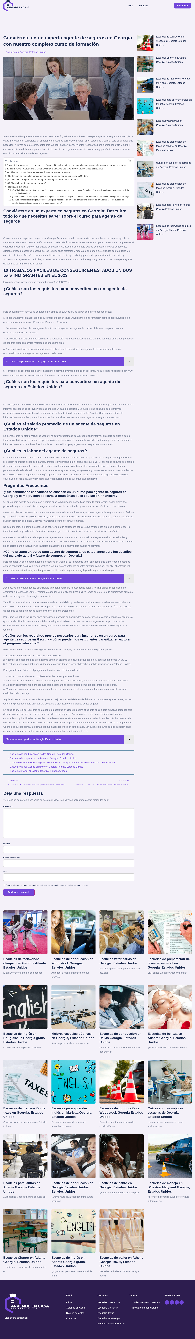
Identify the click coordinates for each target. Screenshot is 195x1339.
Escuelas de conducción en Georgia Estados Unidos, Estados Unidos (72, 1187)
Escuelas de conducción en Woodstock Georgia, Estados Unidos (72, 963)
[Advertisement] (97, 17)
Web (5, 871)
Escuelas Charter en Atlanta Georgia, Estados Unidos (38, 771)
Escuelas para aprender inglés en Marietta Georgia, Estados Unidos (174, 104)
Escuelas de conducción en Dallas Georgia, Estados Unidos (41, 754)
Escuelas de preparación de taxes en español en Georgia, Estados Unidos (171, 146)
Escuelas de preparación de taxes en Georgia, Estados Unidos (43, 758)
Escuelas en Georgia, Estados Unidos (26, 52)
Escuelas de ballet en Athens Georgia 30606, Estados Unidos (121, 1262)
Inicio (130, 6)
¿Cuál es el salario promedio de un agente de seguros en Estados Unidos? (42, 179)
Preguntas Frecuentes (17, 187)
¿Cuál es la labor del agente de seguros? (26, 183)
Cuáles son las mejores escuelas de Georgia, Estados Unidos (165, 1112)
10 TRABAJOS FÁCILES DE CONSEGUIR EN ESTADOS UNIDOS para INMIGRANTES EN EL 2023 (55, 168)
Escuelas (143, 6)
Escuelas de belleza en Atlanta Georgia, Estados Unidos (167, 1038)
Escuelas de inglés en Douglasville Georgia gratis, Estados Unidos (24, 1038)
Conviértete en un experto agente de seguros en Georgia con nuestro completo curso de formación (62, 762)
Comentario (8, 806)
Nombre (7, 844)
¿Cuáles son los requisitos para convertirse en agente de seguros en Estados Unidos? (47, 176)
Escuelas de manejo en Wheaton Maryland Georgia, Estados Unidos (173, 83)
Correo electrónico (11, 858)
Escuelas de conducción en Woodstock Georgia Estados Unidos (171, 41)
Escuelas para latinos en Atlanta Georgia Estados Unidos (21, 1187)
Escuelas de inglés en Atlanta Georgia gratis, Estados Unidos (68, 1262)
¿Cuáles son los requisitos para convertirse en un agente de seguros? (40, 172)
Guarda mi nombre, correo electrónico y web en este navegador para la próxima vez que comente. (47, 885)
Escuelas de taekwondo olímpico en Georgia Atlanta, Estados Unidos (46, 766)
